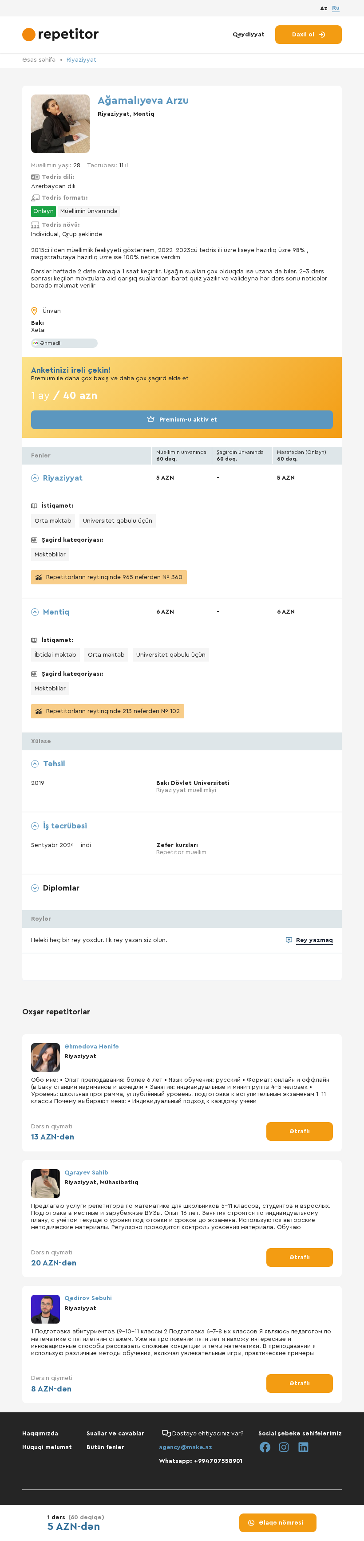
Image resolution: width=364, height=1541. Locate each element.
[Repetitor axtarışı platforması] (61, 34)
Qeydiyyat (249, 35)
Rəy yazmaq (314, 940)
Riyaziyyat (81, 60)
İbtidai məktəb (55, 655)
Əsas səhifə (38, 60)
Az (324, 8)
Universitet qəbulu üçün (117, 521)
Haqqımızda (40, 1434)
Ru (336, 8)
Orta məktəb (53, 521)
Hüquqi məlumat (47, 1447)
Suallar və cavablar (115, 1434)
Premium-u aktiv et (188, 420)
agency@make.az (185, 1447)
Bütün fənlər (105, 1447)
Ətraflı (299, 1131)
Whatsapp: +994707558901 (200, 1461)
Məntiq (143, 114)
